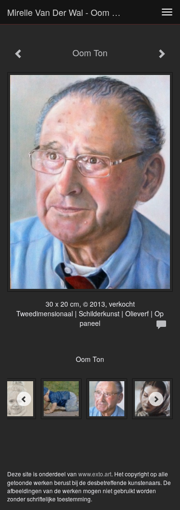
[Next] (156, 399)
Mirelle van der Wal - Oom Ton (66, 12)
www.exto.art (94, 474)
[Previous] (24, 399)
